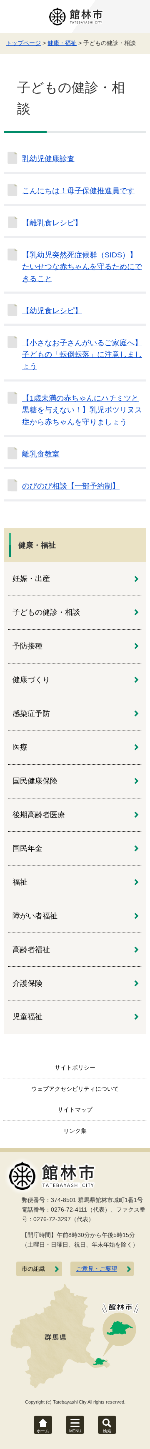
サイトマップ (75, 1109)
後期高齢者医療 (38, 815)
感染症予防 (31, 713)
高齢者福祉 (31, 949)
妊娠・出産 (31, 578)
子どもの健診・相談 (46, 612)
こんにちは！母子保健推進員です (78, 191)
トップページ (23, 43)
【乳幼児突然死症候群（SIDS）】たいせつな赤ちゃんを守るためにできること (82, 266)
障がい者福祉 (35, 916)
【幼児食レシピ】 (52, 311)
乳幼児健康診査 (48, 159)
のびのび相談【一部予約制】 (71, 486)
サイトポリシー (75, 1067)
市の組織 (33, 1269)
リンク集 (75, 1130)
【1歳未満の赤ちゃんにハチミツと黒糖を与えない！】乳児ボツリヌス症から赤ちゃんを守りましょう (82, 410)
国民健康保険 (35, 781)
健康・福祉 (62, 43)
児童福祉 (27, 1017)
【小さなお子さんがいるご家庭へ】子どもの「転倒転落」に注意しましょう (82, 354)
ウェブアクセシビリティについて (75, 1088)
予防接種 (27, 646)
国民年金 (27, 848)
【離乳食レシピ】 (52, 223)
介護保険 (27, 983)
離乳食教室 (41, 454)
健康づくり (31, 680)
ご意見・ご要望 (96, 1269)
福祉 (20, 882)
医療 (20, 747)
